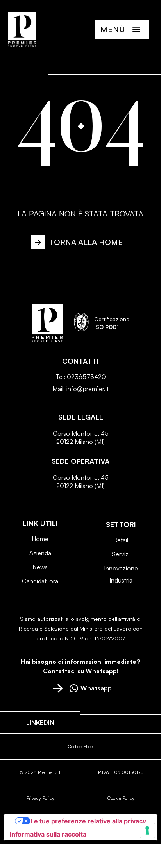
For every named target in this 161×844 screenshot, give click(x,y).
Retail (120, 540)
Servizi (121, 554)
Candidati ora (40, 581)
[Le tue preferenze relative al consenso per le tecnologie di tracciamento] (147, 830)
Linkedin (40, 722)
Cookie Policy (120, 798)
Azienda (40, 553)
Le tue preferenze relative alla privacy (88, 821)
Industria (120, 580)
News (40, 567)
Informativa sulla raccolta (48, 834)
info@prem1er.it (87, 389)
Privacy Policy (40, 798)
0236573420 (86, 377)
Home (40, 539)
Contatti (80, 361)
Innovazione (121, 568)
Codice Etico (80, 746)
